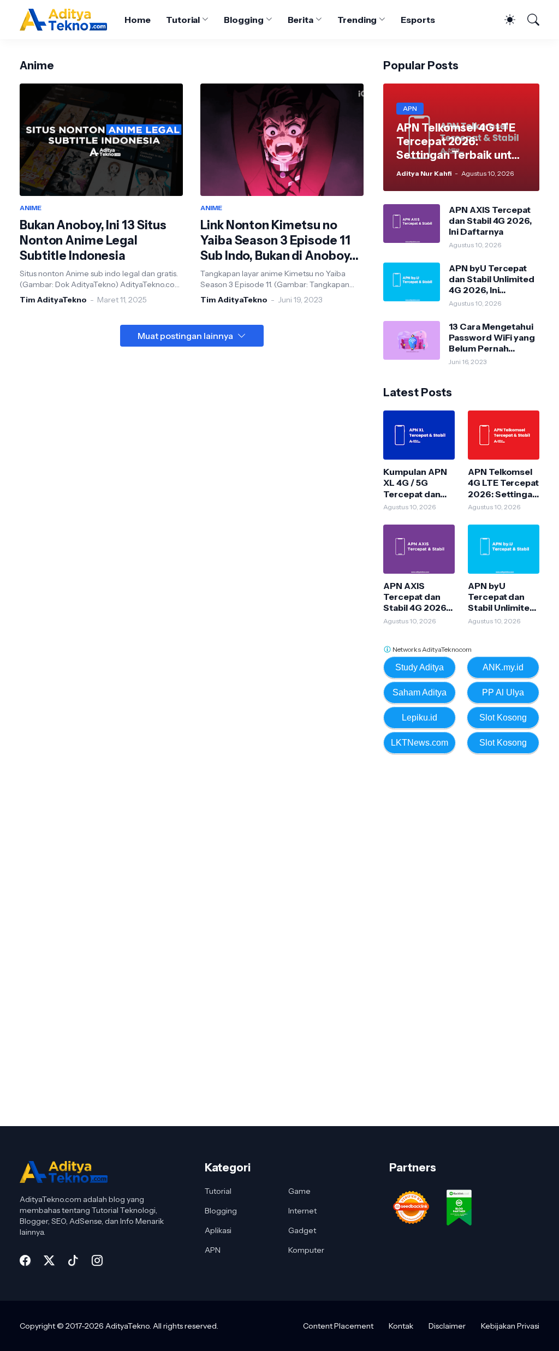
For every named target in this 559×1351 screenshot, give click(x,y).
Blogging (243, 19)
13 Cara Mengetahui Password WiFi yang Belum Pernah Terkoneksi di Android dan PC (492, 337)
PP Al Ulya (503, 692)
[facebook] (25, 1260)
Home (137, 19)
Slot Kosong (503, 717)
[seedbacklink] (412, 1229)
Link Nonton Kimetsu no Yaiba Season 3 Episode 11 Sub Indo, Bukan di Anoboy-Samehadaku (277, 241)
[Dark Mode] (504, 20)
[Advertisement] (465, 940)
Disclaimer (447, 1326)
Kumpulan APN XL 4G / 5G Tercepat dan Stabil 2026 (415, 482)
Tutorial (183, 19)
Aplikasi (218, 1230)
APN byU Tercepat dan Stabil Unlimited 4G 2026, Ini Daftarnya (491, 279)
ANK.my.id (503, 667)
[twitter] (49, 1260)
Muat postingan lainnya (185, 335)
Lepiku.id (419, 717)
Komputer (306, 1250)
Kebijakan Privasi (510, 1326)
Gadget (302, 1230)
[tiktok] (73, 1260)
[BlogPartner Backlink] (460, 1229)
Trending (357, 19)
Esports (418, 19)
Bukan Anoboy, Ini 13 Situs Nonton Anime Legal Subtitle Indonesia (93, 240)
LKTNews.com (419, 742)
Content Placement (338, 1326)
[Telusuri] (528, 20)
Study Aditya (419, 667)
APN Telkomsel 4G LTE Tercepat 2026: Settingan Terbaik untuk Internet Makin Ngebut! (503, 482)
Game (299, 1191)
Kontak (401, 1326)
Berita (301, 19)
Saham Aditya (420, 692)
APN (213, 1250)
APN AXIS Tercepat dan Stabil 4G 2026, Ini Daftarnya (490, 220)
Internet (302, 1211)
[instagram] (97, 1260)
